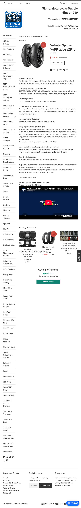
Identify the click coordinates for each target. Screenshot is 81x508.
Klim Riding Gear (7, 289)
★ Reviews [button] (79, 256)
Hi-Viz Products (9, 269)
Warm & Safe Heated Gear (8, 444)
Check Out (74, 3)
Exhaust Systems (6, 216)
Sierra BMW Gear (7, 388)
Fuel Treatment (8, 239)
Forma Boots (8, 234)
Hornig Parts (8, 274)
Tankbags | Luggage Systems (7, 403)
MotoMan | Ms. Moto (8, 321)
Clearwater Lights (7, 168)
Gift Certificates (9, 245)
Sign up (27, 3)
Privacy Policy (8, 485)
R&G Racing (8, 333)
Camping (6, 154)
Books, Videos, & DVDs (8, 147)
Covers (6, 191)
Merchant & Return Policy (12, 483)
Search (5, 478)
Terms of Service (9, 488)
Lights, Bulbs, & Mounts (9, 305)
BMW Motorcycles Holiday (7, 97)
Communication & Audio (9, 184)
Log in (21, 3)
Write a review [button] (48, 281)
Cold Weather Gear (8, 176)
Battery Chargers (6, 139)
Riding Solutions (6, 340)
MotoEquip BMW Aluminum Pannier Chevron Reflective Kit (69, 245)
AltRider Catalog (6, 42)
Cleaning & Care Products (8, 160)
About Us (6, 480)
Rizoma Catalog (9, 347)
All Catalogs (7, 54)
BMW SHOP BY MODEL (9, 131)
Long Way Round (7, 313)
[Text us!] (73, 503)
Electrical (6, 210)
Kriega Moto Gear (7, 297)
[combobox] (13, 3)
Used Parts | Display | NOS (8, 436)
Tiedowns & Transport (7, 412)
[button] (41, 488)
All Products (7, 35)
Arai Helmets (8, 60)
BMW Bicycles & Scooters (8, 66)
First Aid (6, 229)
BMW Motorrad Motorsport (8, 107)
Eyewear (6, 223)
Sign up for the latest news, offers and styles (38, 479)
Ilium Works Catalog (7, 281)
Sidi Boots (7, 382)
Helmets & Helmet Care (8, 262)
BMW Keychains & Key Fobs (8, 76)
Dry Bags (6, 205)
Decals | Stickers (6, 198)
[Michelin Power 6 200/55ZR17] (48, 238)
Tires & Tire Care (7, 420)
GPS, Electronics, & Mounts (8, 253)
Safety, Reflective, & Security (8, 355)
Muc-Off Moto (8, 328)
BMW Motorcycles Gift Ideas (9, 87)
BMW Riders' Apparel (9, 115)
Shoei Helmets (8, 376)
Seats (5, 371)
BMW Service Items (8, 123)
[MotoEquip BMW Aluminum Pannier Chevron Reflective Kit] (69, 236)
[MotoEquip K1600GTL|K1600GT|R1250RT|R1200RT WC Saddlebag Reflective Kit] (27, 239)
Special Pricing (9, 395)
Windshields (7, 451)
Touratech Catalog (7, 428)
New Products (8, 49)
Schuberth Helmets (7, 364)
